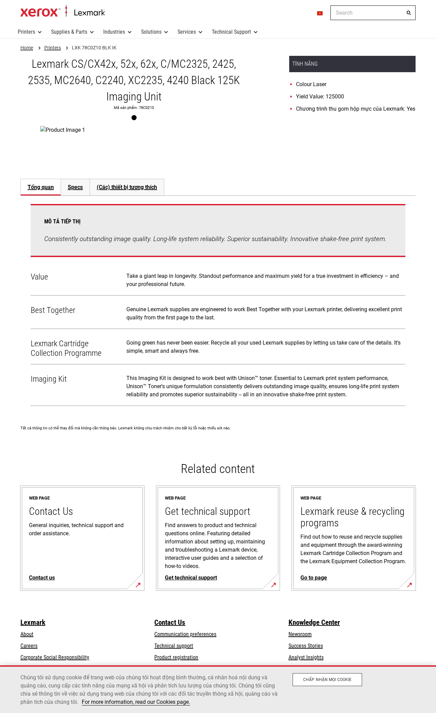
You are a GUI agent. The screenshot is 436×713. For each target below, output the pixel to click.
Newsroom (300, 634)
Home (62, 11)
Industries (114, 32)
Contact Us (169, 622)
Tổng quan (41, 187)
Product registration (176, 657)
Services (186, 32)
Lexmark (32, 622)
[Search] (409, 13)
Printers (26, 32)
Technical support (173, 646)
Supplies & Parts (69, 32)
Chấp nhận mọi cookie (327, 679)
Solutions (151, 32)
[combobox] (373, 12)
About (26, 634)
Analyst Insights (306, 657)
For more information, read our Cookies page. (136, 702)
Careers (28, 646)
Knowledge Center (314, 622)
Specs (75, 187)
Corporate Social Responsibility (54, 657)
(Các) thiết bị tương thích (127, 187)
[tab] (40, 187)
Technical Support (231, 32)
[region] (218, 689)
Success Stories (306, 646)
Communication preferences (185, 634)
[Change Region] (320, 13)
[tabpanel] (218, 306)
